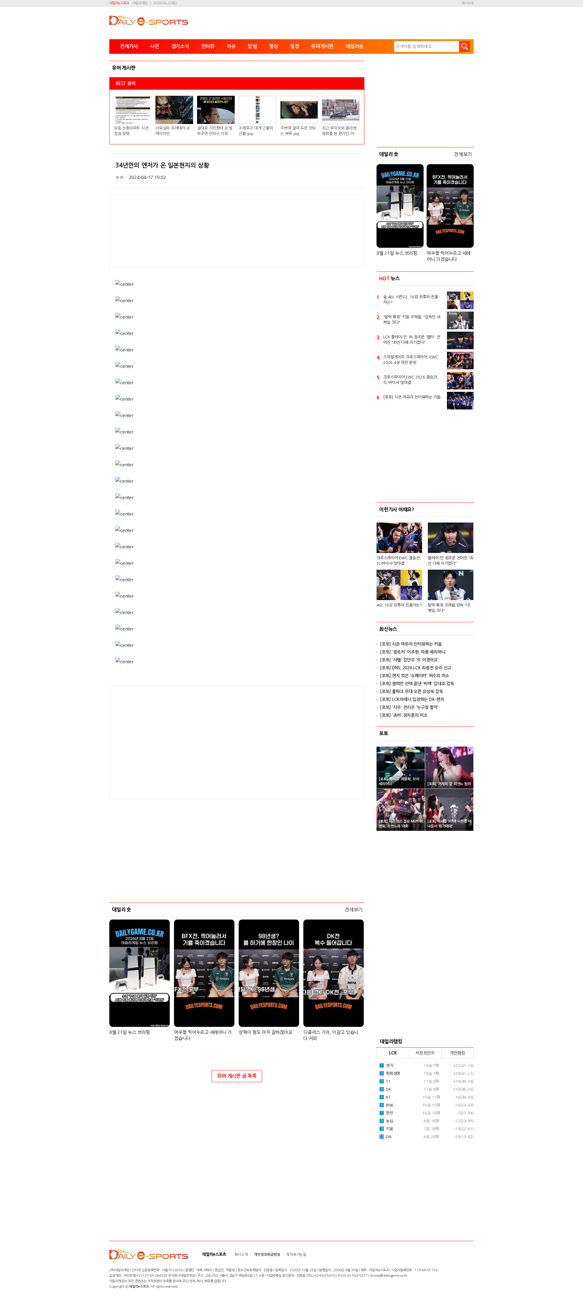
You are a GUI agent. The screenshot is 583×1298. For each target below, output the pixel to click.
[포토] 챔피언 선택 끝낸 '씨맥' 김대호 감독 (417, 684)
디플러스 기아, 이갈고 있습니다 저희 (330, 1035)
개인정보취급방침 (267, 1254)
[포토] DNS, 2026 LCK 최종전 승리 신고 (415, 668)
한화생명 (390, 1073)
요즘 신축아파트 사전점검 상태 (131, 131)
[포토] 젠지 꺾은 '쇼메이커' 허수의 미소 (414, 676)
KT (385, 1097)
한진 (387, 1113)
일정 (294, 46)
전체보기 (354, 909)
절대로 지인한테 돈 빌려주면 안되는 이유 (215, 131)
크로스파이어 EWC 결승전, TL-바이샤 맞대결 (399, 560)
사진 (154, 46)
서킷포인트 (425, 1053)
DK (386, 1089)
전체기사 (129, 46)
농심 (387, 1121)
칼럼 (252, 46)
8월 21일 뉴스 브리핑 (129, 1032)
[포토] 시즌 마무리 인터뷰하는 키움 (412, 397)
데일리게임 (139, 3)
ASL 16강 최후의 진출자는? (399, 605)
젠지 (387, 1066)
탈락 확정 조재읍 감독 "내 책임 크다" (448, 608)
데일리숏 (355, 46)
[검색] (464, 46)
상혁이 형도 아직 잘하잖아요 (265, 1032)
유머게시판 (322, 46)
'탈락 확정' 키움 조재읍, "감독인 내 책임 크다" (411, 319)
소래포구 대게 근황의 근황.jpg (256, 131)
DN (385, 1137)
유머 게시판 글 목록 (236, 1076)
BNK (387, 1105)
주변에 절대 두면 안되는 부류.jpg (298, 131)
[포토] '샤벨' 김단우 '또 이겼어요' (409, 660)
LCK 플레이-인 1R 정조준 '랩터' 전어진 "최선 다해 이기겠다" (411, 339)
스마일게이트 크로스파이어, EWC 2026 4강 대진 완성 (410, 359)
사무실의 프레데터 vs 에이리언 (172, 131)
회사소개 (468, 3)
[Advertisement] (188, 742)
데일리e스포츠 (119, 3)
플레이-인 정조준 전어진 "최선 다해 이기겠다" (450, 560)
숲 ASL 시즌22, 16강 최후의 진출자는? (410, 299)
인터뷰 (208, 46)
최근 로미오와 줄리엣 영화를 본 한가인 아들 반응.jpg (339, 131)
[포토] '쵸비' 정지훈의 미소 (404, 715)
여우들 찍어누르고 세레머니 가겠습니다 (203, 1035)
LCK (393, 1053)
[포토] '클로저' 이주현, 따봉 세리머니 (412, 652)
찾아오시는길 (296, 1254)
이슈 (231, 46)
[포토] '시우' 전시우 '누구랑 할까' (409, 707)
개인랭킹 (457, 1053)
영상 (273, 46)
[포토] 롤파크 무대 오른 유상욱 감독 (411, 691)
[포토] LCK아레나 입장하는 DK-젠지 (412, 699)
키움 (387, 1129)
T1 (385, 1081)
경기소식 (180, 46)
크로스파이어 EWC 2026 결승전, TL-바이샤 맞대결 (410, 380)
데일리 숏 (121, 909)
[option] (425, 564)
